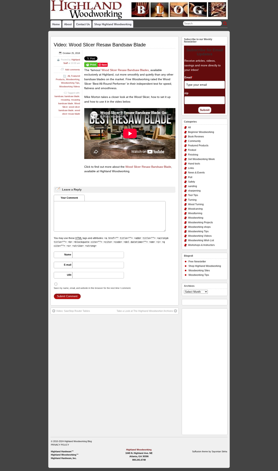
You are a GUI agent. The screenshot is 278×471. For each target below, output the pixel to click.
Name (67, 254)
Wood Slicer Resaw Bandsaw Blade (148, 166)
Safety (191, 181)
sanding (192, 186)
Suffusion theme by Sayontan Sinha (209, 451)
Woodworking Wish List (201, 240)
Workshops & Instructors (201, 245)
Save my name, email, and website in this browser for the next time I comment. (92, 288)
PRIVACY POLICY (60, 445)
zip (186, 93)
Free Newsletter (197, 261)
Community (194, 141)
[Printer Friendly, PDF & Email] (91, 64)
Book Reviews (196, 136)
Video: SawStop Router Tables (73, 311)
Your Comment (69, 197)
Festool (192, 150)
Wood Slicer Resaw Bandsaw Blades (125, 70)
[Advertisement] (200, 371)
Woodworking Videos (69, 86)
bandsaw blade (72, 96)
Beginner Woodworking (201, 132)
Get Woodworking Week (201, 159)
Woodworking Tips (70, 83)
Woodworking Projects (200, 222)
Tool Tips (193, 195)
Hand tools (194, 163)
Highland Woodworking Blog (78, 441)
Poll (190, 177)
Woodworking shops (199, 227)
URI (69, 275)
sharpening (194, 190)
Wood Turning (196, 204)
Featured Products (198, 145)
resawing (65, 100)
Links (191, 168)
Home (56, 24)
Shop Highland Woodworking (112, 24)
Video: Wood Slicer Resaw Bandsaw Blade (100, 44)
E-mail (67, 264)
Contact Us (83, 24)
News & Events (196, 172)
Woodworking (72, 79)
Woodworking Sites (199, 270)
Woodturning (195, 213)
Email (188, 77)
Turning (192, 199)
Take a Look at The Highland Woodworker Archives (145, 311)
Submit (205, 110)
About (68, 24)
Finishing (193, 154)
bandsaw (59, 96)
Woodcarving (195, 208)
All (69, 76)
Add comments (72, 69)
